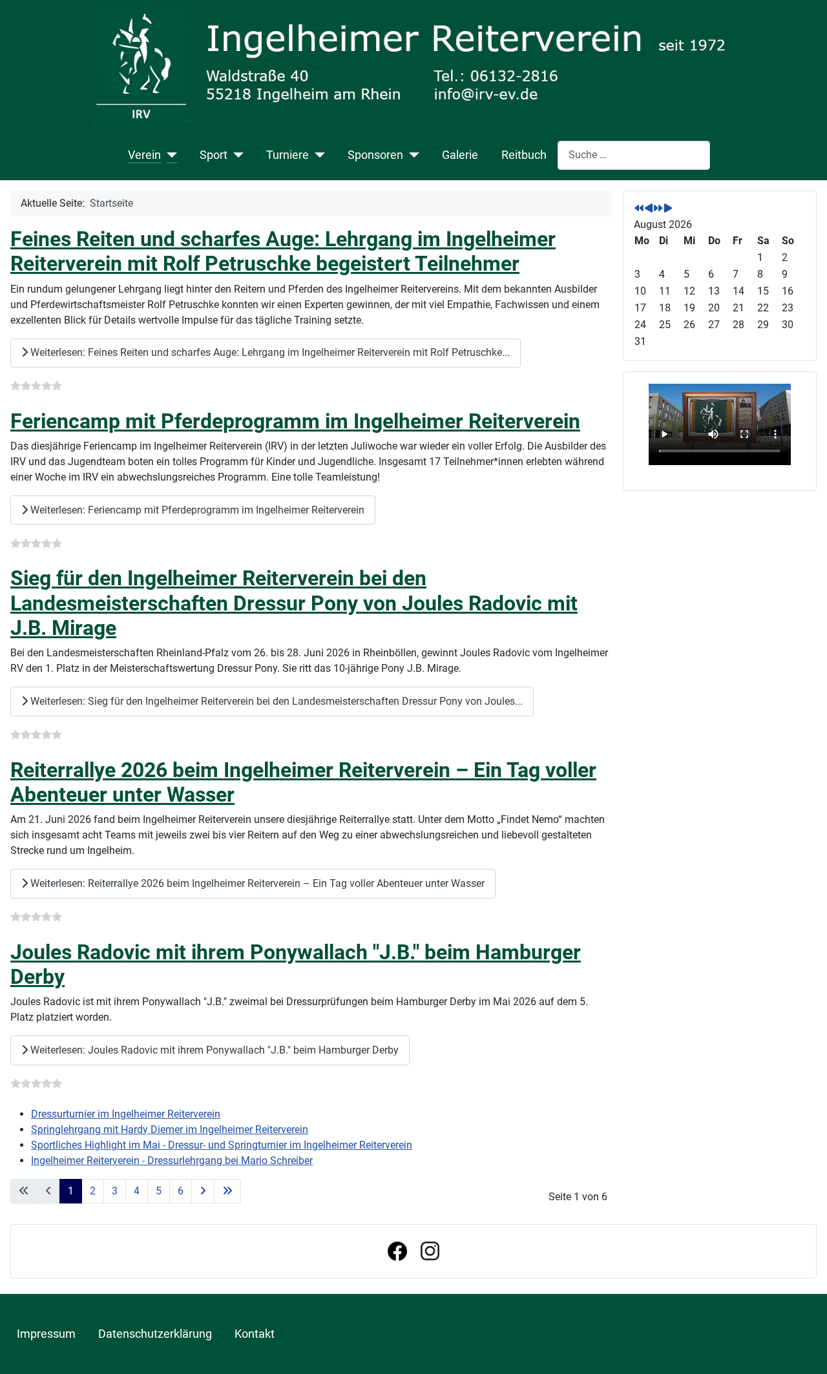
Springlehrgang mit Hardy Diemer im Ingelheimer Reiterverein (169, 1129)
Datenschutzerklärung (155, 1333)
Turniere (287, 155)
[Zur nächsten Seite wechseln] (203, 1191)
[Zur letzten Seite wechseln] (227, 1191)
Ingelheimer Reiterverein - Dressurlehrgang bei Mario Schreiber (172, 1160)
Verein (144, 155)
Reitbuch (524, 155)
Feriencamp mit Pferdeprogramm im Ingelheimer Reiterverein (295, 421)
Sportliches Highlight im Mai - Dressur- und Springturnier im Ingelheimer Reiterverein (221, 1145)
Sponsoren (375, 155)
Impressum (46, 1333)
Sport (213, 155)
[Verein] (169, 155)
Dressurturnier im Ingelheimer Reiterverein (125, 1114)
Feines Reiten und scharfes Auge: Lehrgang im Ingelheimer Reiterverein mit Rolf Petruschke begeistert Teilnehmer (283, 251)
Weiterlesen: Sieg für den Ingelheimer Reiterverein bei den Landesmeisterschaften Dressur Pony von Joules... (275, 701)
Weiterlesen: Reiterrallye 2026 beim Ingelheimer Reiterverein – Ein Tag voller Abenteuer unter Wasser (256, 883)
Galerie (460, 155)
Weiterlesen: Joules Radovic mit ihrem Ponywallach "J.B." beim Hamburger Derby (213, 1050)
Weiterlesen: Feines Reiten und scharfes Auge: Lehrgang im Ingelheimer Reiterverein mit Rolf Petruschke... (269, 352)
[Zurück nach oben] (804, 1350)
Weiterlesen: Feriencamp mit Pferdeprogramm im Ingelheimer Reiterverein (196, 510)
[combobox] (634, 155)
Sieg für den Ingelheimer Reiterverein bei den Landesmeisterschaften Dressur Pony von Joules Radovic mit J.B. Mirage (294, 603)
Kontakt (255, 1333)
